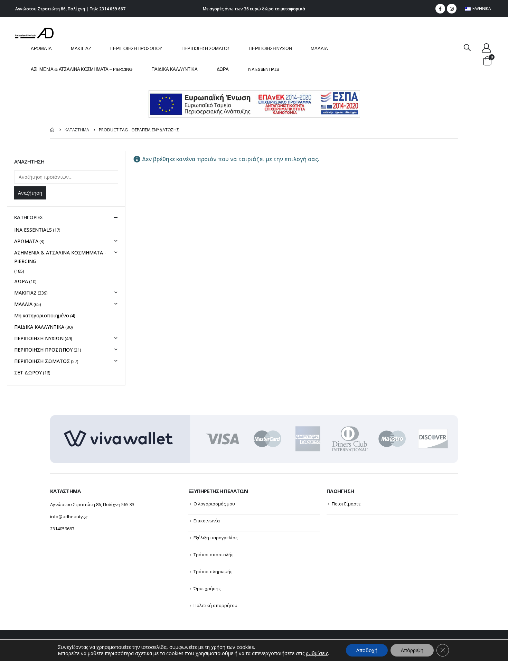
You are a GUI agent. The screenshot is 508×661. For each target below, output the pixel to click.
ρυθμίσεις (317, 653)
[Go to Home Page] (52, 129)
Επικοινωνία (207, 521)
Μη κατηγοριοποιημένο (41, 315)
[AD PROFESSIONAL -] (34, 33)
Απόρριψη (412, 650)
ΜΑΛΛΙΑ (319, 48)
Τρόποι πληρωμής (213, 571)
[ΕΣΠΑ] (254, 103)
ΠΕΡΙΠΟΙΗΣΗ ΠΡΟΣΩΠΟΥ (136, 48)
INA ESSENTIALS (263, 69)
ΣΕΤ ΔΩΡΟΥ (28, 372)
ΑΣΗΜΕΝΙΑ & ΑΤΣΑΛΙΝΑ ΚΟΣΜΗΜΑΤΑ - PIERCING (60, 256)
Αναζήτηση (30, 192)
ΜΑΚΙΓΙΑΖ (81, 48)
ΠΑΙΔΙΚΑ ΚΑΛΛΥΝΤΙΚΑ (174, 69)
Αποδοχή (366, 650)
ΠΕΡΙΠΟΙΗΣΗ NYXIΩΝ (270, 48)
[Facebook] (440, 8)
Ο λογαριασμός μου (214, 504)
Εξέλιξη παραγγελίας (215, 537)
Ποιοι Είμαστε (346, 504)
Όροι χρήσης (207, 588)
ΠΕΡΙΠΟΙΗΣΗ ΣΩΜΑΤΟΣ (205, 48)
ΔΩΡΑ (223, 69)
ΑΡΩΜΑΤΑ (41, 48)
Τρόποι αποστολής (213, 554)
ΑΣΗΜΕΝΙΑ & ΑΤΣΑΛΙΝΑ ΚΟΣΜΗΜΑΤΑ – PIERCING (81, 69)
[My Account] (486, 47)
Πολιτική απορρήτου (215, 605)
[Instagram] (452, 8)
